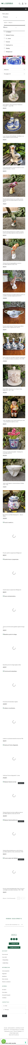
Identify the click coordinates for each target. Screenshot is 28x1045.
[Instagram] (14, 939)
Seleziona (6, 69)
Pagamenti (4, 973)
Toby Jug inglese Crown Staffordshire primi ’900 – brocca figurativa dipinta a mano (14, 421)
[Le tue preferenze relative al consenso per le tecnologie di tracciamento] (25, 1042)
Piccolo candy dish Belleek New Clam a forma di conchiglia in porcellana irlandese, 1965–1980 (13, 889)
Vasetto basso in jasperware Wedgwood (12, 589)
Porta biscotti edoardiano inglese (10, 701)
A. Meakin (8, 32)
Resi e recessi (5, 979)
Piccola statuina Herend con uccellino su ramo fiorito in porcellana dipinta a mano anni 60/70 (13, 232)
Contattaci (4, 997)
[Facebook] (11, 939)
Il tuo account (5, 954)
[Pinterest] (16, 939)
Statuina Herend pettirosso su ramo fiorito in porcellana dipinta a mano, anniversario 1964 (13, 851)
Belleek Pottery (10, 35)
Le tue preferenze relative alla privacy (15, 1040)
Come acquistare (5, 970)
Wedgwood (9, 51)
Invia (4, 1015)
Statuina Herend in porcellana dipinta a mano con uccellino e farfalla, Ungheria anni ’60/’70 (14, 295)
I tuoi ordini (4, 957)
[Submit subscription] (21, 924)
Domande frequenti (6, 995)
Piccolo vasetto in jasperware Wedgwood (12, 552)
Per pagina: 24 (7, 73)
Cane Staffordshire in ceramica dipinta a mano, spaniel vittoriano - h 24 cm (13, 168)
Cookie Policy (5, 962)
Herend (8, 42)
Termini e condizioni (6, 981)
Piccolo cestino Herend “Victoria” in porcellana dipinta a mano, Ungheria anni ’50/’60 (13, 327)
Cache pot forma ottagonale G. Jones (11, 775)
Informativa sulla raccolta (9, 1043)
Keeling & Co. (9, 45)
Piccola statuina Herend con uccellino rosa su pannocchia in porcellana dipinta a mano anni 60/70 (13, 200)
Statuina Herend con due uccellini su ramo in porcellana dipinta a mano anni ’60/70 (13, 813)
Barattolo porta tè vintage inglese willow (12, 664)
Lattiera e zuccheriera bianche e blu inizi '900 (13, 738)
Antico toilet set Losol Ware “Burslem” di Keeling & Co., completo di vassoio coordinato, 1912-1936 (14, 358)
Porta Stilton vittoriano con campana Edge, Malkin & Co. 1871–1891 (12, 389)
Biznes (17, 1034)
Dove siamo (4, 992)
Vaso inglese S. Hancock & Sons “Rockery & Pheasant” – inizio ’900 (12, 105)
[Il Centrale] (7, 4)
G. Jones (8, 38)
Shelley (8, 48)
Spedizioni (4, 976)
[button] (20, 17)
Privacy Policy (5, 959)
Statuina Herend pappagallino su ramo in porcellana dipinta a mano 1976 (12, 264)
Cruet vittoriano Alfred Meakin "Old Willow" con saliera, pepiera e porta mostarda (13, 137)
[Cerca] (19, 4)
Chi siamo (4, 989)
